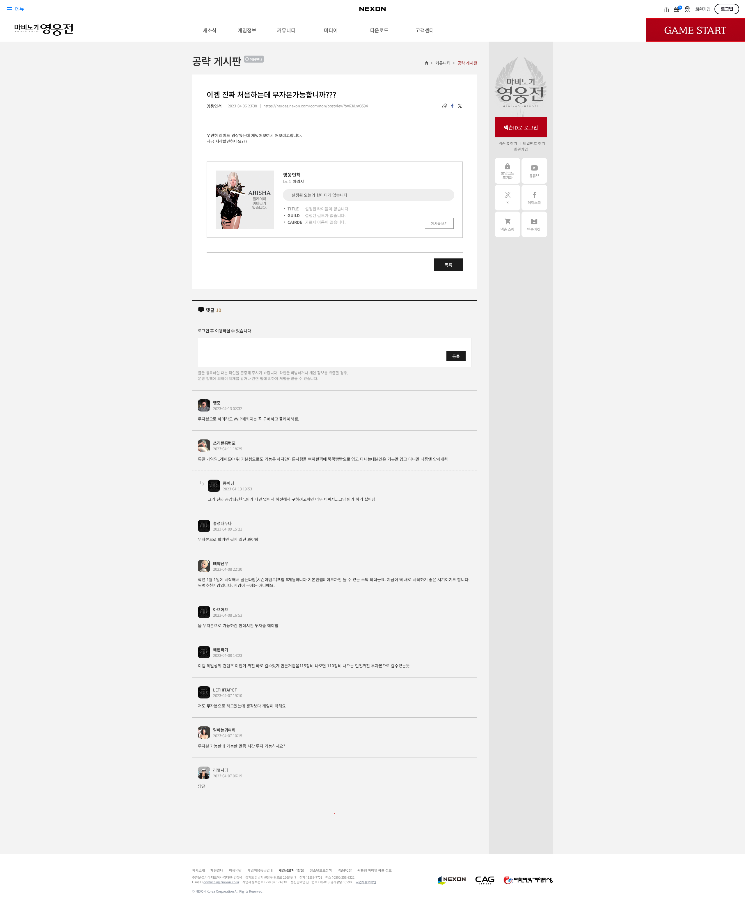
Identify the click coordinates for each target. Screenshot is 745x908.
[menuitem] (209, 30)
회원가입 (521, 149)
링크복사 (445, 106)
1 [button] (335, 814)
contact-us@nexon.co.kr (221, 881)
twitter (460, 106)
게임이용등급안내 (260, 870)
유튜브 (534, 171)
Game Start (695, 30)
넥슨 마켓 (534, 224)
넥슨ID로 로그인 (521, 127)
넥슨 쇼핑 (507, 224)
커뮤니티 (442, 63)
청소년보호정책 (321, 870)
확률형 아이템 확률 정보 (374, 870)
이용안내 (256, 59)
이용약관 (235, 870)
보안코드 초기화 (507, 171)
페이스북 (534, 197)
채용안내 (216, 870)
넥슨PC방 (345, 870)
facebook (452, 106)
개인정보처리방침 (291, 870)
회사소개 (198, 870)
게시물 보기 (439, 223)
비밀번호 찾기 (534, 143)
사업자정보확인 (366, 881)
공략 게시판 (467, 63)
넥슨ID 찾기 (508, 143)
